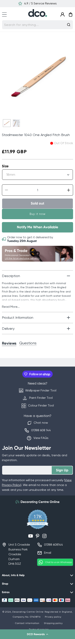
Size (5, 166)
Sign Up (62, 470)
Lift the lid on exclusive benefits (22, 258)
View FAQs (40, 438)
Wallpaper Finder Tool (40, 390)
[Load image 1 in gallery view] (7, 123)
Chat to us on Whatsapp (58, 562)
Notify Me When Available (37, 227)
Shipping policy (53, 623)
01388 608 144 (41, 430)
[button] (37, 634)
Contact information (27, 623)
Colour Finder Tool (41, 405)
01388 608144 (53, 544)
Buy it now (38, 214)
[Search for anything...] (68, 24)
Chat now (41, 422)
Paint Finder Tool (41, 398)
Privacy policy (53, 616)
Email (47, 552)
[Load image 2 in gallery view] (16, 123)
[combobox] (37, 24)
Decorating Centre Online (28, 611)
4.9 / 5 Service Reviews (40, 3)
